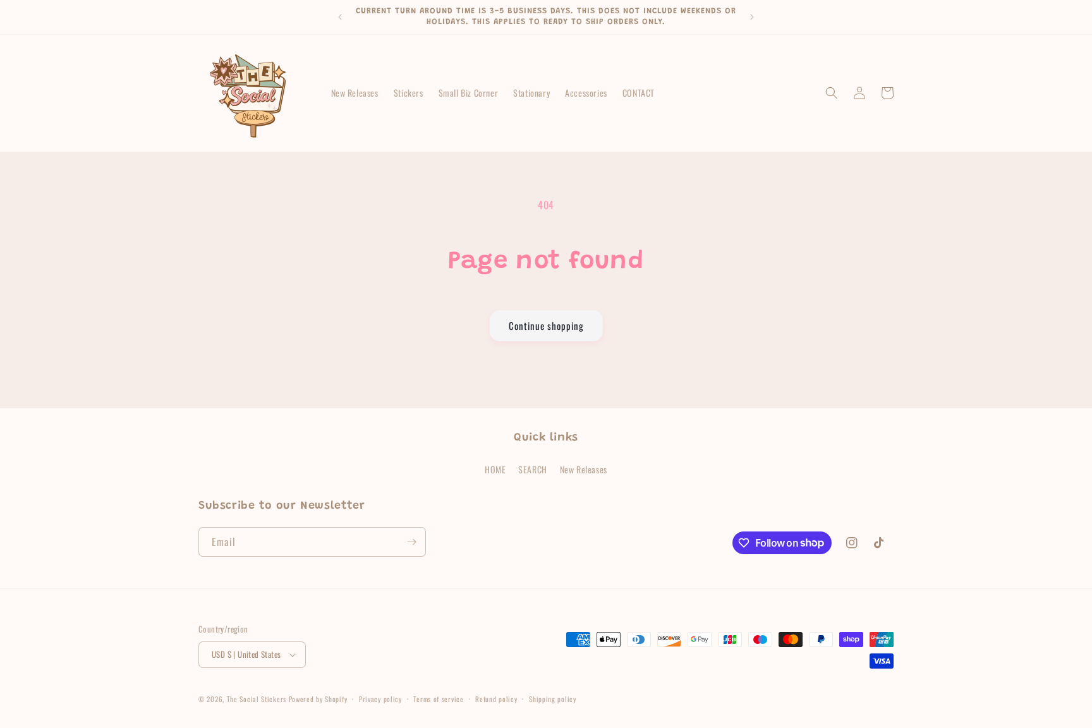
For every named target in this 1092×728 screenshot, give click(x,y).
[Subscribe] (411, 542)
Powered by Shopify (318, 699)
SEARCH (532, 469)
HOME (495, 469)
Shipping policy (552, 699)
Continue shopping (546, 325)
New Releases (583, 469)
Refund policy (496, 699)
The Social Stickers (256, 699)
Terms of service (438, 699)
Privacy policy (380, 699)
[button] (832, 93)
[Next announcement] (752, 17)
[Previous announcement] (340, 17)
